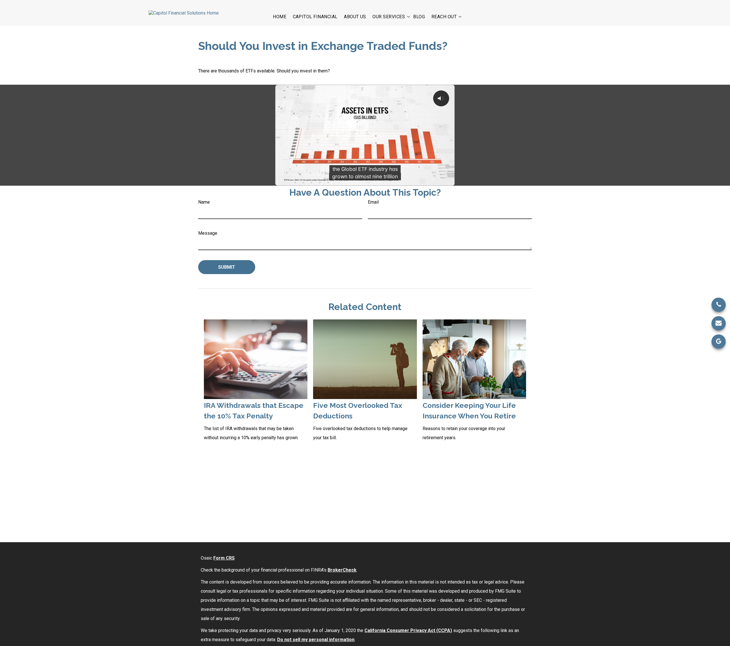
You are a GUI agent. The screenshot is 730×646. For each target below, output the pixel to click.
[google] (718, 341)
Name (204, 202)
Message (207, 233)
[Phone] (718, 304)
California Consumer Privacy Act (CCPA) (408, 630)
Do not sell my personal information (315, 639)
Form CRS (224, 558)
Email (373, 202)
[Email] (718, 323)
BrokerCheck (342, 570)
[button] (279, 16)
